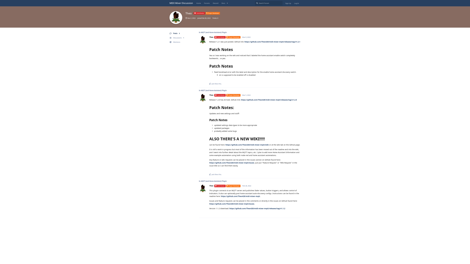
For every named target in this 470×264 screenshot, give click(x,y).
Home (198, 3)
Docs (223, 3)
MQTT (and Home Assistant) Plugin (214, 32)
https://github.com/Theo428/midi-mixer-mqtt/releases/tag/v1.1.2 (257, 208)
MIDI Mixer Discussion (181, 3)
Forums (207, 3)
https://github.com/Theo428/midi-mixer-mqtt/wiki (247, 145)
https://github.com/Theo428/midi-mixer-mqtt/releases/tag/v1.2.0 (269, 100)
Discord (215, 3)
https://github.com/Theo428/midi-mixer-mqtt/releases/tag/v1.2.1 (272, 42)
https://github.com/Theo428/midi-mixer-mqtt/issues (231, 163)
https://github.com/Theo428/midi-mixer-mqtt (240, 196)
